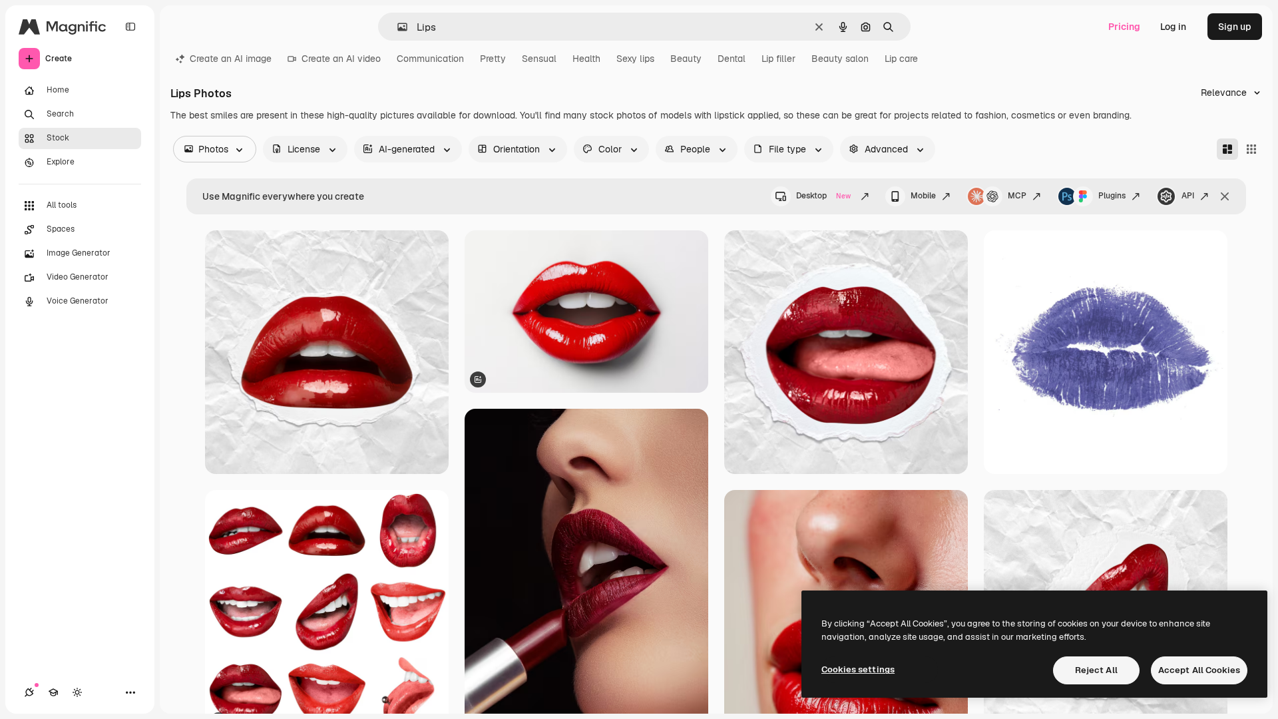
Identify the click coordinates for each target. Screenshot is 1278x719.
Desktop (823, 195)
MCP (1017, 195)
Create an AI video (341, 59)
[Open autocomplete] (397, 27)
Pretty (493, 59)
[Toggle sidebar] (130, 26)
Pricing (1124, 27)
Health (586, 59)
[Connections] (29, 692)
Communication (430, 59)
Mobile (923, 195)
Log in (1173, 27)
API (1187, 195)
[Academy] (53, 692)
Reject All (1096, 670)
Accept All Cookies (1199, 670)
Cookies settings (858, 669)
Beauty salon (840, 59)
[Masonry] (1227, 149)
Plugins (1112, 195)
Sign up (1234, 27)
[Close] (1224, 196)
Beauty (686, 59)
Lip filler (778, 59)
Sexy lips (635, 59)
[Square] (1251, 149)
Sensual (539, 59)
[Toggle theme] (77, 692)
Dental (732, 59)
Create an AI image (231, 59)
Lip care (901, 59)
